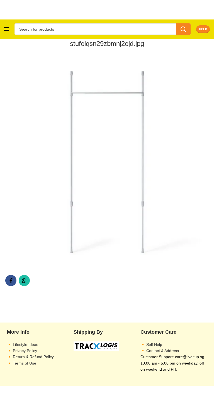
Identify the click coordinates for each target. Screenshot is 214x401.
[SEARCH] (183, 29)
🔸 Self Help (151, 344)
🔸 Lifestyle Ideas (22, 344)
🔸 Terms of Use (21, 363)
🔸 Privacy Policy (22, 350)
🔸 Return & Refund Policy (30, 357)
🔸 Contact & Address (159, 350)
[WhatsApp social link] (24, 280)
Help (203, 29)
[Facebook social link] (10, 280)
